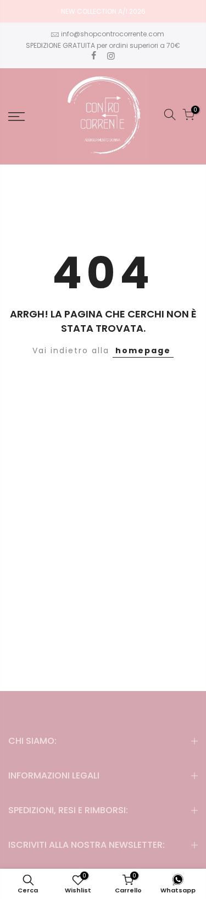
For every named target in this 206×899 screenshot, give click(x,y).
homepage (143, 350)
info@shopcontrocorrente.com (112, 34)
